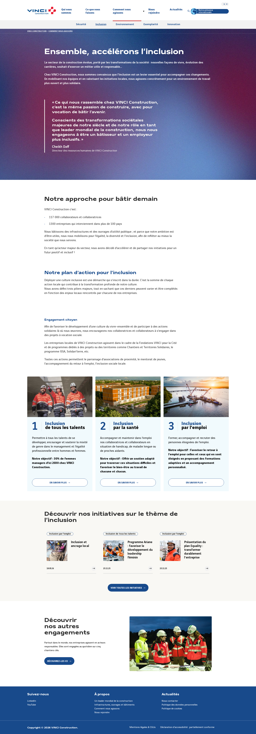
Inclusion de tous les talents (120, 534)
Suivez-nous (38, 694)
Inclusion (101, 24)
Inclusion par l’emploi (60, 534)
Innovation (173, 24)
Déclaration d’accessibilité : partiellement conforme (187, 727)
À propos (101, 694)
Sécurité (81, 24)
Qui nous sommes (66, 11)
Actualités (176, 9)
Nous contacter (170, 701)
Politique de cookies (172, 708)
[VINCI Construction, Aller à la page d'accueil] (41, 10)
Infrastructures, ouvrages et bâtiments (114, 705)
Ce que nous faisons (92, 11)
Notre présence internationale (206, 11)
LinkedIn (31, 701)
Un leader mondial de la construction (113, 701)
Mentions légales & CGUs (142, 727)
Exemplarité (151, 24)
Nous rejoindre (154, 11)
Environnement (125, 24)
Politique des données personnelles (179, 705)
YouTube (31, 705)
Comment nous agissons (122, 11)
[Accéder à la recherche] (189, 11)
